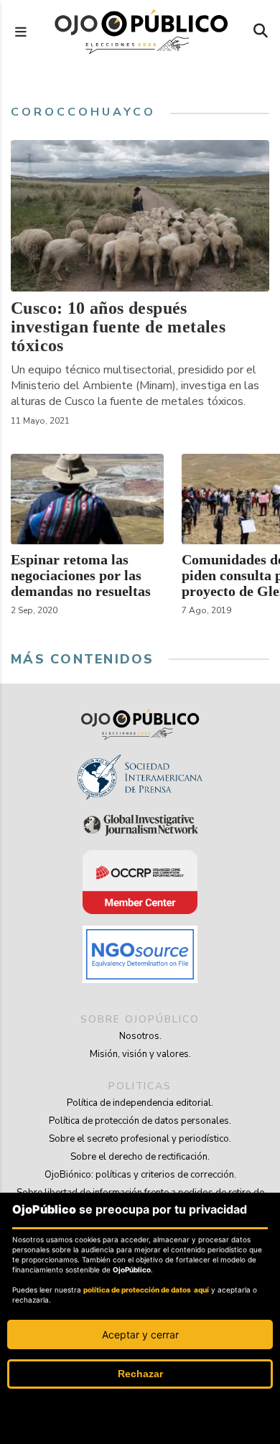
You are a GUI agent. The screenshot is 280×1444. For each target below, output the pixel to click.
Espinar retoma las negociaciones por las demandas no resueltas (81, 575)
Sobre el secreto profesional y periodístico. (140, 1138)
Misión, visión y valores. (140, 1054)
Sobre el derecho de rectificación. (140, 1156)
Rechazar (140, 1373)
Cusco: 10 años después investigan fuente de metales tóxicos (118, 327)
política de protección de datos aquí (146, 1289)
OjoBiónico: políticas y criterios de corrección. (140, 1174)
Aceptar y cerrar (140, 1334)
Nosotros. (140, 1036)
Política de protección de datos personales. (140, 1120)
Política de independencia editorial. (140, 1102)
